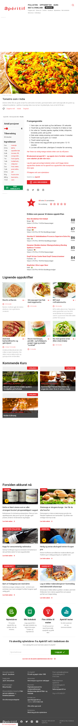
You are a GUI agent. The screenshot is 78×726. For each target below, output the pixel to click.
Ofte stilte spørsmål (34, 706)
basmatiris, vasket (17, 177)
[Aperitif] (15, 9)
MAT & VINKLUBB (35, 8)
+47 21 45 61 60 (38, 702)
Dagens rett (31, 10)
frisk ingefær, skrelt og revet (20, 158)
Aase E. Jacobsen (8, 674)
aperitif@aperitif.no (34, 700)
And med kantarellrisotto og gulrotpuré (10, 341)
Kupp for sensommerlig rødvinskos (17, 547)
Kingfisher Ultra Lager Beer (37, 265)
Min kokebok (65, 10)
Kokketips (38, 13)
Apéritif (37, 177)
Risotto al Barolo (9, 300)
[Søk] (73, 5)
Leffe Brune (31, 228)
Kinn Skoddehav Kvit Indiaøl (37, 219)
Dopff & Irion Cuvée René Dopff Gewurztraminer (45, 256)
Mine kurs (31, 13)
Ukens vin (38, 10)
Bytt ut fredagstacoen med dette (16, 584)
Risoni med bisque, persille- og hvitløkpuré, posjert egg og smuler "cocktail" (37, 342)
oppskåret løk (15, 150)
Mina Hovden (7, 687)
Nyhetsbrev (57, 10)
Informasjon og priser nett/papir (38, 680)
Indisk (19, 109)
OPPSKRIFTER (46, 5)
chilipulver (14, 164)
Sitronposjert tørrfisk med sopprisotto (36, 301)
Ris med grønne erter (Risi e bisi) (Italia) (61, 340)
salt (12, 172)
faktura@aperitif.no (59, 689)
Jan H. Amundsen (8, 680)
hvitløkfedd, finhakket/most (20, 161)
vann (12, 180)
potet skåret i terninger (18, 169)
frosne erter (15, 174)
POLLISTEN (33, 5)
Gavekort (50, 10)
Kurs (56, 5)
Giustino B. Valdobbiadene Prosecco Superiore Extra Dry (48, 236)
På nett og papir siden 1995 (37, 674)
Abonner (49, 7)
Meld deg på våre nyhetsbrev (37, 712)
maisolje (14, 145)
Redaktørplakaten (9, 695)
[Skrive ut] (43, 189)
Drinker (44, 10)
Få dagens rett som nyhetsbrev (38, 172)
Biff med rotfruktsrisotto (59, 301)
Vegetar (26, 109)
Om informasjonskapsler (11, 699)
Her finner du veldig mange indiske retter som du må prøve (48, 152)
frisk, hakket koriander (18, 166)
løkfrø (13, 148)
